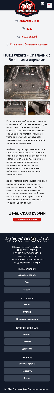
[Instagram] (8, 239)
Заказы (27, 341)
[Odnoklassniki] (39, 239)
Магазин (27, 334)
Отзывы (27, 289)
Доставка (27, 349)
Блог (27, 282)
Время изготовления (27, 319)
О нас (27, 304)
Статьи (27, 312)
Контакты (27, 371)
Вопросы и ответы (27, 275)
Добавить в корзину (27, 219)
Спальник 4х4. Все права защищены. (31, 389)
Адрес (27, 378)
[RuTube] (27, 239)
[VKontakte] (20, 239)
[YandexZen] (33, 239)
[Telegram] (45, 239)
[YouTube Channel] (14, 239)
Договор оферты (27, 363)
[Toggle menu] (49, 5)
